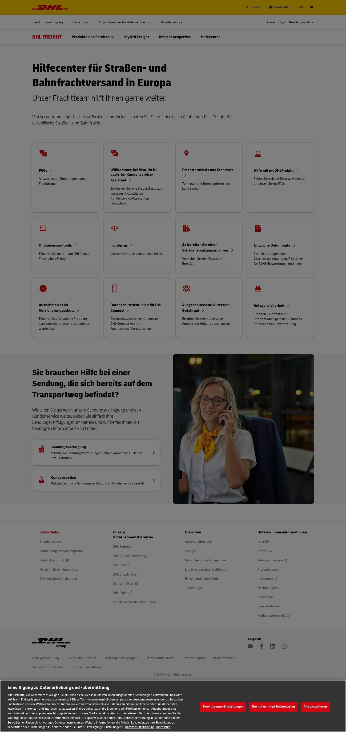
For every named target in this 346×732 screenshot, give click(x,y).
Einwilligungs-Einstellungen (223, 707)
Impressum (163, 727)
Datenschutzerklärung (139, 727)
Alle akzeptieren (315, 707)
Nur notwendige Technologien (273, 707)
